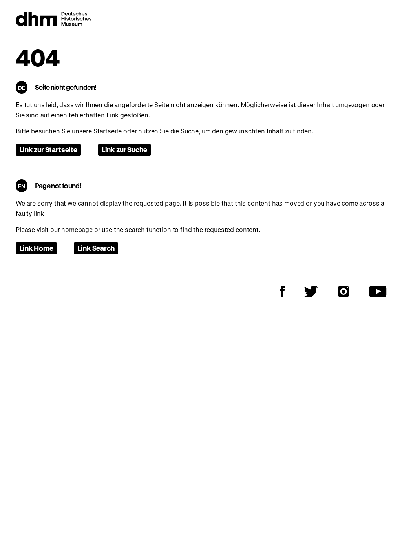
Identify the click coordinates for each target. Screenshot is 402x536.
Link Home (36, 248)
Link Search (95, 248)
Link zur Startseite (48, 149)
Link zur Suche (124, 149)
